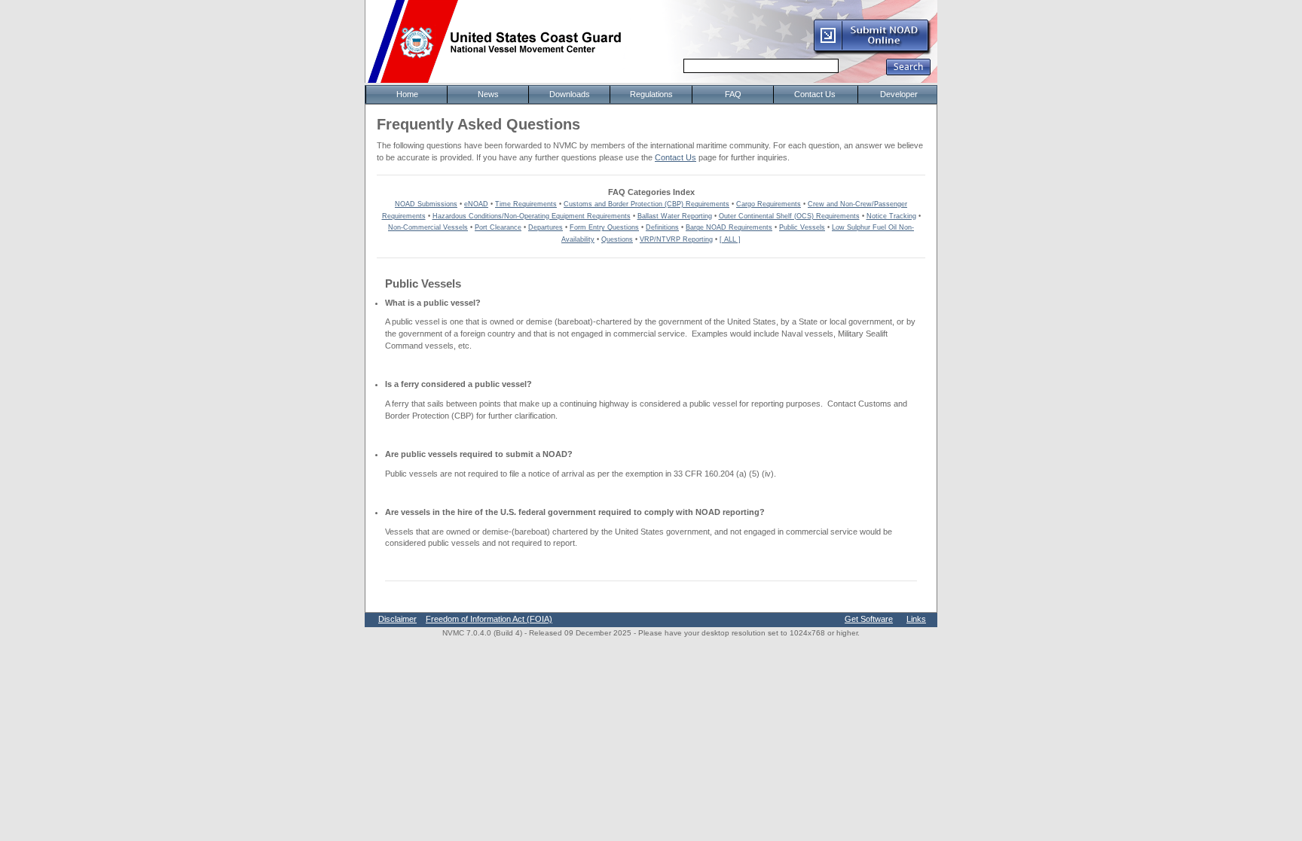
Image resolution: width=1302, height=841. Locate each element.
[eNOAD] (871, 51)
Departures (545, 227)
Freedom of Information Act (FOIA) (489, 618)
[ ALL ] (730, 239)
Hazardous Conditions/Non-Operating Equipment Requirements (531, 216)
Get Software (869, 618)
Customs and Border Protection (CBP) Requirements (646, 204)
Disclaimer (397, 618)
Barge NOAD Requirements (729, 227)
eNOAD (476, 204)
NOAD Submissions (426, 204)
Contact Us (675, 157)
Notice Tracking (891, 216)
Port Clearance (498, 227)
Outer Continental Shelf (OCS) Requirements (789, 216)
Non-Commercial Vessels (428, 227)
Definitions (662, 227)
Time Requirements (526, 204)
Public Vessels (802, 227)
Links (916, 618)
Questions (617, 239)
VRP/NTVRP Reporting (676, 239)
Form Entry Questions (604, 227)
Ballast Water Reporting (674, 216)
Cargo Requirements (768, 204)
